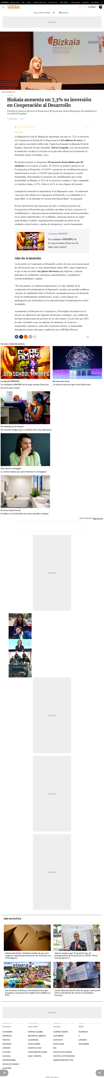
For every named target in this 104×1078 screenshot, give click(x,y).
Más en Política (12, 918)
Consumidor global (37, 1052)
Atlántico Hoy (35, 1048)
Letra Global (95, 2)
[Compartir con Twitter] (21, 337)
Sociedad (7, 1044)
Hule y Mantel (34, 1056)
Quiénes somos (60, 1032)
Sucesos (6, 1056)
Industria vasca (14, 2)
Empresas (7, 1036)
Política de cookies (62, 1052)
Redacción (19, 132)
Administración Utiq (63, 1060)
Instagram (84, 1044)
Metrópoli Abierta (37, 1036)
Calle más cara (52, 2)
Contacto (58, 1040)
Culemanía (85, 2)
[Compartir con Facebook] (17, 337)
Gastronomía (9, 1060)
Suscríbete (58, 1036)
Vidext (29, 2)
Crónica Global (75, 2)
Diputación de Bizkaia (27, 127)
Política (10, 95)
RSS (54, 1048)
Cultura (6, 1052)
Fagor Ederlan (64, 2)
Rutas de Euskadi (11, 1064)
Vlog (23, 2)
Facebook (83, 1032)
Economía (7, 1032)
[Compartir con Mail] (30, 337)
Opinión (6, 1048)
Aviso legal (58, 1044)
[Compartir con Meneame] (26, 337)
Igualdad (7, 1068)
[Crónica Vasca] (42, 7)
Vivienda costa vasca (39, 2)
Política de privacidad (64, 1056)
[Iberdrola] (64, 13)
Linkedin (83, 1040)
